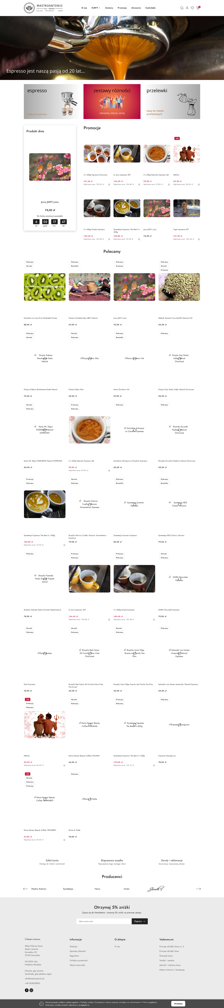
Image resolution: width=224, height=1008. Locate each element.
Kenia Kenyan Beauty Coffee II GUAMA (84, 755)
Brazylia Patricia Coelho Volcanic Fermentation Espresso (87, 536)
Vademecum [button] (166, 939)
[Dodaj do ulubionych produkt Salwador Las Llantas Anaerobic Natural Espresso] (197, 628)
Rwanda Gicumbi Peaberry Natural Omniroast (176, 461)
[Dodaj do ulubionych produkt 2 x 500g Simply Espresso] (107, 193)
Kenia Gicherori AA (121, 389)
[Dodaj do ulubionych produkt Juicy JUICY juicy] (70, 139)
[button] (96, 8)
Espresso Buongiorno (167, 755)
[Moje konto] (187, 8)
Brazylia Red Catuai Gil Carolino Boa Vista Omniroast (86, 685)
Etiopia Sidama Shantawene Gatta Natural (40, 389)
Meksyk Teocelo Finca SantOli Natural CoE (175, 318)
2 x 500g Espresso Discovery (95, 174)
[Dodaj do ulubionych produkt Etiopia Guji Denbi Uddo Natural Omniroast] (197, 334)
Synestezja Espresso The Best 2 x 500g (127, 230)
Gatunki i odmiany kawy (170, 965)
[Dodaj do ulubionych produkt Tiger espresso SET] (197, 193)
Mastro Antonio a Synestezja (172, 969)
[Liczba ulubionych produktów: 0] (192, 8)
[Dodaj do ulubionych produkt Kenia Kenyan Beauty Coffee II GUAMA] (107, 700)
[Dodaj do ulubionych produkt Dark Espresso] (63, 628)
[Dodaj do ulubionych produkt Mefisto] (197, 139)
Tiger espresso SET (181, 229)
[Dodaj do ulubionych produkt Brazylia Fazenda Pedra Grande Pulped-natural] (63, 554)
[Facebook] (27, 990)
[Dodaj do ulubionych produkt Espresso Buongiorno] (197, 700)
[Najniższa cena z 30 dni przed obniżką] (109, 184)
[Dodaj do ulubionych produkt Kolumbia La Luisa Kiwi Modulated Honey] (63, 262)
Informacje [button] (76, 939)
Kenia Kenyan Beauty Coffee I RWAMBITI (40, 830)
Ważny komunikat (77, 965)
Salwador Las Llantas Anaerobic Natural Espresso (178, 684)
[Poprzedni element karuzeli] (25, 888)
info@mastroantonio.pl (34, 978)
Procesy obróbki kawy (169, 951)
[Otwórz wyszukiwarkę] (182, 8)
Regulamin (74, 955)
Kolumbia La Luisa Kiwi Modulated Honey (40, 318)
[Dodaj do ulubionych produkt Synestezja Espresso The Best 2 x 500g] (137, 193)
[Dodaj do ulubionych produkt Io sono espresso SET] (137, 139)
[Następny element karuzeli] (198, 888)
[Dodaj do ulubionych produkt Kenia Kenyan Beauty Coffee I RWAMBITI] (63, 774)
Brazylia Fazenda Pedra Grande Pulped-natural (42, 609)
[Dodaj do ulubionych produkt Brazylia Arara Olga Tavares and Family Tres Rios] (152, 628)
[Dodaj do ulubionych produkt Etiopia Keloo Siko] (107, 334)
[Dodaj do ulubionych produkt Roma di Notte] (107, 774)
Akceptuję (178, 1003)
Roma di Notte (74, 830)
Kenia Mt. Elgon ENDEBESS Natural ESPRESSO (43, 461)
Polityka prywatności (79, 960)
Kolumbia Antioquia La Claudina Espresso (130, 461)
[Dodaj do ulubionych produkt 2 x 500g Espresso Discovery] (107, 139)
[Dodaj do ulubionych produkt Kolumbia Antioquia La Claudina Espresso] (152, 405)
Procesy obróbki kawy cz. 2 (171, 946)
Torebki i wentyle (166, 960)
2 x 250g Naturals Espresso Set (156, 174)
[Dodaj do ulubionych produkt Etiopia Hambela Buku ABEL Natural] (107, 262)
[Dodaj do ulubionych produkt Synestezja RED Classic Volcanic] (197, 479)
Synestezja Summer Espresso (125, 535)
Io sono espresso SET (122, 174)
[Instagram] (31, 990)
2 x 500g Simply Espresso (94, 229)
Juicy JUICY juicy (50, 202)
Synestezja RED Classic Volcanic (171, 535)
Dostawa (73, 946)
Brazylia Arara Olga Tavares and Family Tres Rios (133, 684)
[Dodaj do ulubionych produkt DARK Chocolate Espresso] (197, 554)
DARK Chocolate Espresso (169, 609)
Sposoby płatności (78, 951)
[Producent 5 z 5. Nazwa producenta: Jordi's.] (156, 889)
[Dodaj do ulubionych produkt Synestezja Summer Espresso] (152, 479)
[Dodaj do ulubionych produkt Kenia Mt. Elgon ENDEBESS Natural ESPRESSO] (63, 405)
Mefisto (176, 174)
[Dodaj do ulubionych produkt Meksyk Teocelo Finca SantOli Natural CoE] (197, 262)
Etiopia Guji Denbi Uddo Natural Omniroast (176, 389)
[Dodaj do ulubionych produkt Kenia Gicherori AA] (152, 334)
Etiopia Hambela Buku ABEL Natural (83, 318)
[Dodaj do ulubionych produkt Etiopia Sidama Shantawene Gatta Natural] (63, 334)
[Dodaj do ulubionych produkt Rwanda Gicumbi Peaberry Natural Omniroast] (197, 405)
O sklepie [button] (120, 939)
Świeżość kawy (166, 955)
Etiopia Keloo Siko (76, 389)
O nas (117, 946)
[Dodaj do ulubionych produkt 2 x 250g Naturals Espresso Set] (167, 139)
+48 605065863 (32, 983)
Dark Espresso (30, 684)
